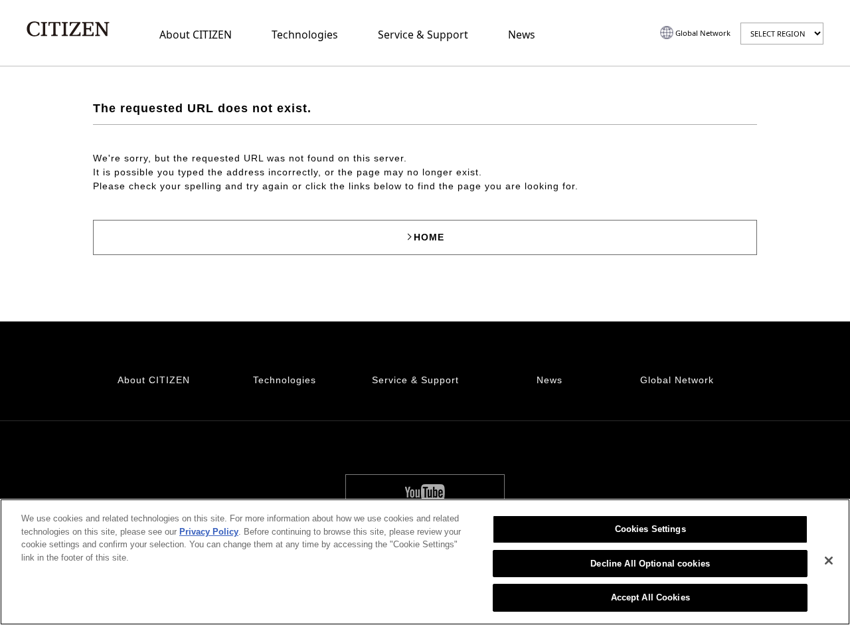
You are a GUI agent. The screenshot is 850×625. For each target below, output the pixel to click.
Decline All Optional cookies (650, 564)
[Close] (828, 560)
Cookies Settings (650, 529)
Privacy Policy (208, 532)
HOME (429, 237)
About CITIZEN (195, 34)
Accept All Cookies (650, 597)
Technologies (305, 34)
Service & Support (423, 34)
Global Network (702, 33)
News (521, 34)
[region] (425, 562)
